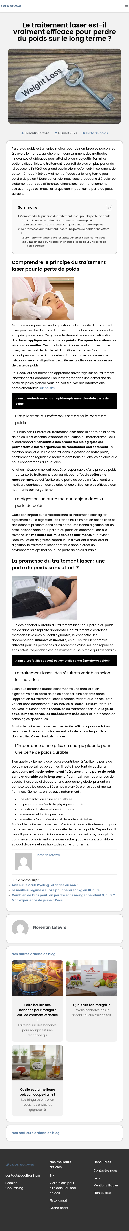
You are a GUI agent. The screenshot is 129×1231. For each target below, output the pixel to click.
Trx (52, 1175)
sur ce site (47, 388)
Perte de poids (97, 133)
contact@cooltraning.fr (22, 1175)
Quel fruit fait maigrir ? (91, 1005)
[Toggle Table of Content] (107, 208)
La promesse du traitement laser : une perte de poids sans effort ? (65, 231)
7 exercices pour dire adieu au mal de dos (63, 1188)
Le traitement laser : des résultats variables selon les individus (65, 237)
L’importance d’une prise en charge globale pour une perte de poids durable (66, 243)
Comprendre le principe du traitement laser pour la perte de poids (65, 216)
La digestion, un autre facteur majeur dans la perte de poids (64, 224)
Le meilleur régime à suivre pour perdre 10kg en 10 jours (56, 890)
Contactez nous (106, 1170)
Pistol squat (58, 1200)
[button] (126, 6)
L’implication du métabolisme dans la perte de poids (59, 220)
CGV (97, 1178)
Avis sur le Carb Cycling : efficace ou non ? (45, 885)
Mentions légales (106, 1185)
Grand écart (59, 1208)
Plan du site (102, 1193)
